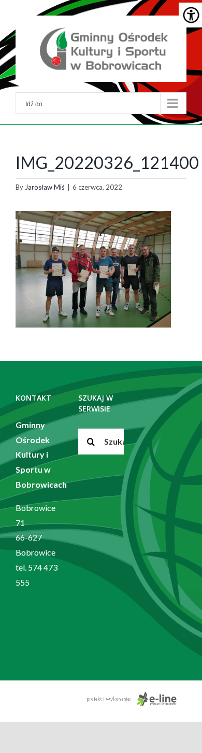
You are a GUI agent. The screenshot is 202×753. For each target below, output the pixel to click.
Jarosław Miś (45, 187)
